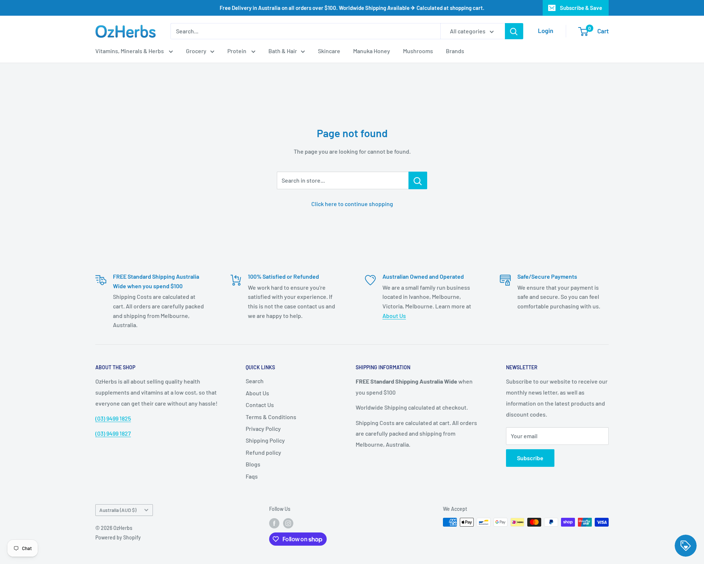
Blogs (253, 464)
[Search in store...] (417, 180)
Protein (237, 50)
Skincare (329, 50)
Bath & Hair (282, 50)
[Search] (514, 31)
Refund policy (263, 452)
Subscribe (530, 457)
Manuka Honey (371, 50)
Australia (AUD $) (117, 510)
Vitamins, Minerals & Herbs (130, 50)
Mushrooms (418, 50)
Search (255, 380)
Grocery (196, 50)
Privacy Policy (263, 428)
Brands (455, 50)
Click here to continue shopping (352, 203)
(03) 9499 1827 (113, 433)
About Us (394, 315)
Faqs (252, 476)
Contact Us (260, 404)
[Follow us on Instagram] (288, 523)
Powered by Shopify (118, 537)
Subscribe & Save (581, 7)
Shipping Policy (265, 440)
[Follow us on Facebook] (274, 523)
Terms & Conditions (271, 416)
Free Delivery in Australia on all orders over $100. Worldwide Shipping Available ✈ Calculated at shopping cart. (352, 7)
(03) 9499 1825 (113, 418)
